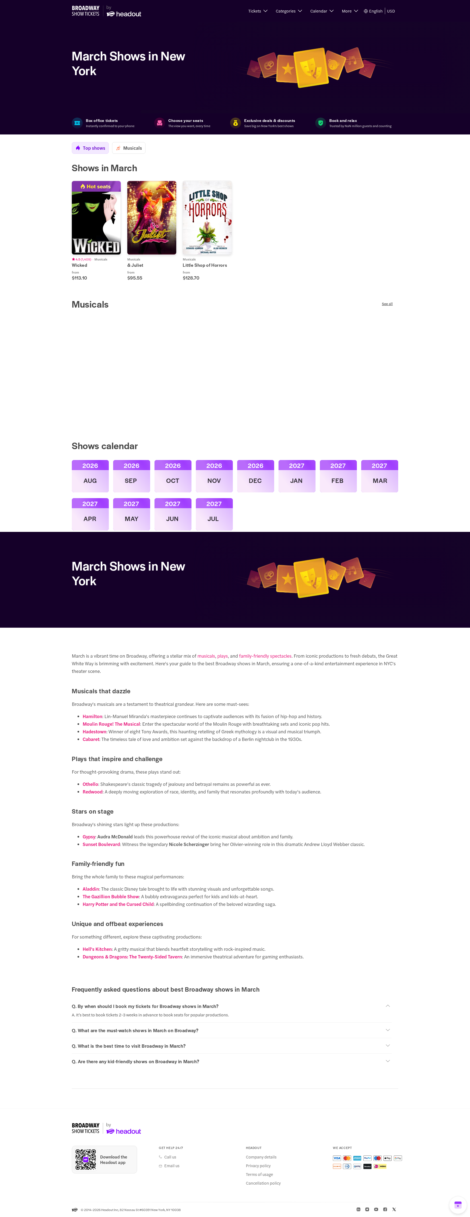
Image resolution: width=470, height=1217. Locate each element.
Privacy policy (258, 1165)
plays (222, 655)
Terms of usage (259, 1174)
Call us (170, 1157)
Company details (261, 1157)
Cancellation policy (263, 1183)
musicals (206, 655)
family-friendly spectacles (265, 655)
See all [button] (387, 304)
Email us (172, 1165)
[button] (258, 11)
